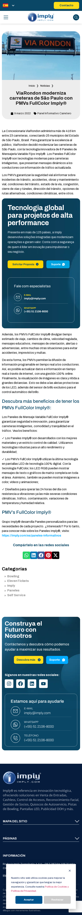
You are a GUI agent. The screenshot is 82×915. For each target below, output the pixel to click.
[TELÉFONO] (15, 738)
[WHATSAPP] (15, 724)
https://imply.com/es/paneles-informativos (31, 535)
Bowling (13, 576)
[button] (26, 555)
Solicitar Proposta (23, 264)
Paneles (13, 590)
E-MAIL (28, 708)
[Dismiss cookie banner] (69, 871)
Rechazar (57, 899)
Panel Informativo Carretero (54, 113)
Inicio (32, 85)
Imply (11, 585)
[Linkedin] (32, 683)
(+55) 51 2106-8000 (39, 726)
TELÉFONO (31, 735)
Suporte (56, 264)
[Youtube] (43, 683)
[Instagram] (9, 683)
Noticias (45, 85)
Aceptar (29, 899)
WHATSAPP (31, 722)
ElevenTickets (18, 580)
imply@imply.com (37, 713)
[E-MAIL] (15, 711)
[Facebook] (20, 683)
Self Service (16, 595)
